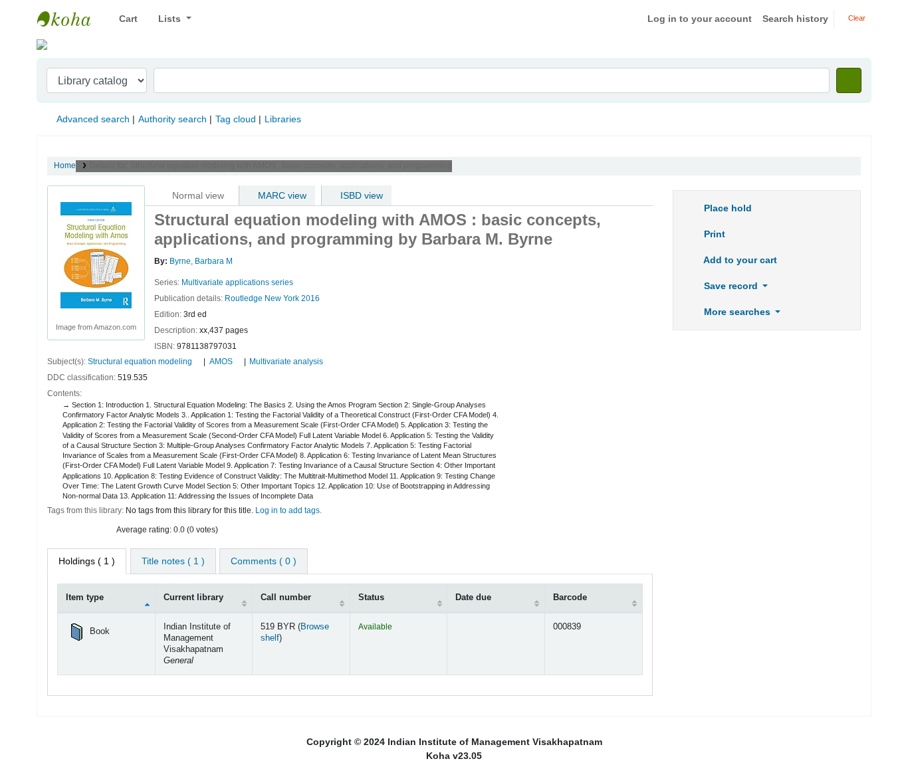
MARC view (280, 195)
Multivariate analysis (286, 361)
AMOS (221, 361)
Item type (85, 597)
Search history (795, 18)
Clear (855, 18)
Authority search (172, 119)
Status (371, 597)
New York (282, 298)
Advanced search (93, 119)
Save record (730, 285)
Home (65, 165)
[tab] (173, 561)
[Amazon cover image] (96, 254)
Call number (286, 597)
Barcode (570, 597)
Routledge (244, 298)
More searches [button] (737, 311)
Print (713, 234)
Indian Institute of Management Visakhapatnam (70, 18)
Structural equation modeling (140, 361)
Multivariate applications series (237, 282)
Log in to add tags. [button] (288, 510)
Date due (473, 597)
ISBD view (360, 195)
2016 (310, 298)
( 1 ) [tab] (86, 561)
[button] (123, 19)
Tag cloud (235, 119)
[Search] (848, 80)
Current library (193, 597)
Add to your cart (739, 260)
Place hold (726, 208)
